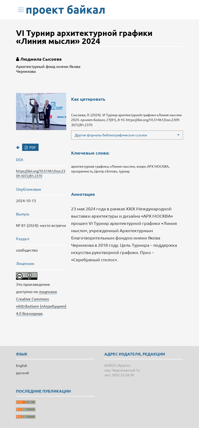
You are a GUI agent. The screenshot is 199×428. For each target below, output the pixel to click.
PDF (32, 147)
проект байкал (65, 9)
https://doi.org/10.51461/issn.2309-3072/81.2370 (40, 173)
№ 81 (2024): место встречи (41, 225)
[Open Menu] (21, 9)
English (21, 365)
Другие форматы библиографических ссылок (111, 135)
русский (22, 372)
